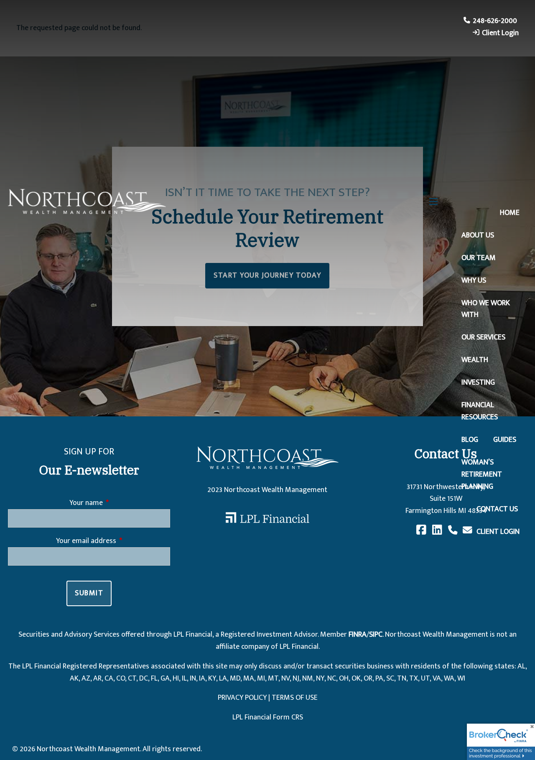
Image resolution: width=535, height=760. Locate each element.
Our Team (478, 258)
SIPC (375, 634)
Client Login (500, 33)
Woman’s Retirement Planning (481, 474)
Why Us (473, 280)
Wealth (474, 360)
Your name (119, 503)
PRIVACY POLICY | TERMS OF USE (268, 697)
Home (510, 213)
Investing (478, 382)
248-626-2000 (495, 21)
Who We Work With (485, 309)
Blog (469, 440)
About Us (477, 235)
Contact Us (497, 509)
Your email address (113, 541)
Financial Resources (479, 411)
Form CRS (288, 717)
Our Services (483, 337)
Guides (504, 440)
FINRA (358, 634)
